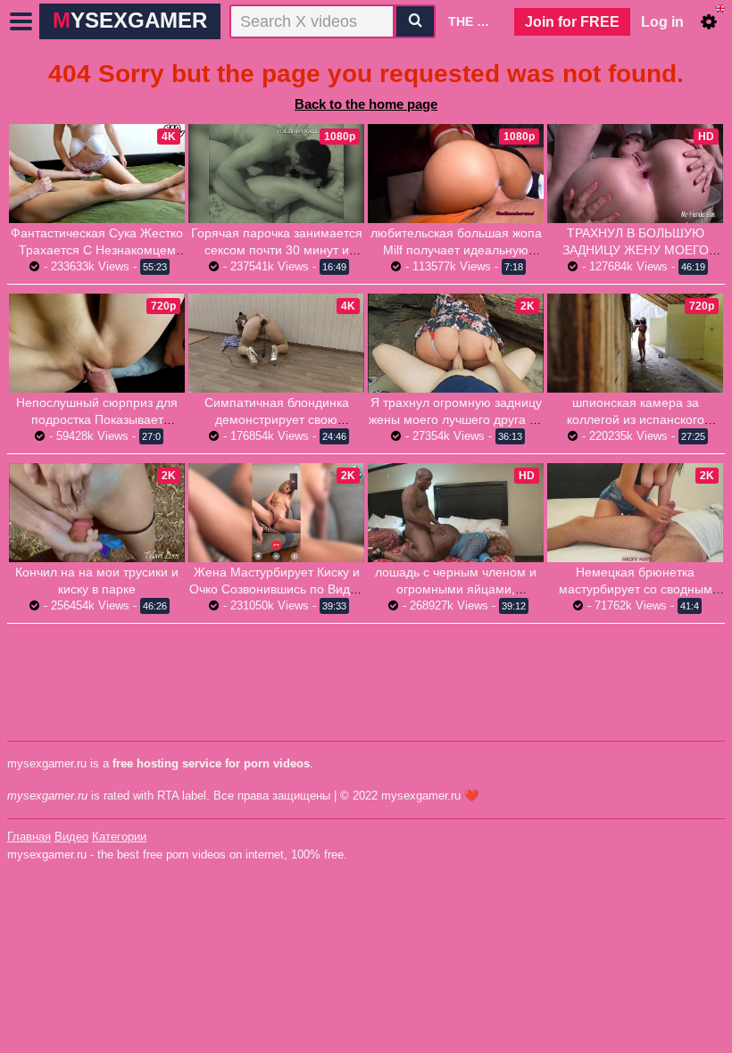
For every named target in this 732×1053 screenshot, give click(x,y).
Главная (29, 836)
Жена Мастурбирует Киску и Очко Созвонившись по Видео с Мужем (276, 589)
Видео (71, 836)
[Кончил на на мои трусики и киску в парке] (97, 512)
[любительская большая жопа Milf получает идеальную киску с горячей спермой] (456, 173)
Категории (119, 836)
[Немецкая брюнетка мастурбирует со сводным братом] (635, 512)
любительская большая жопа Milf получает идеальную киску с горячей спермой (456, 250)
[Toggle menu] (21, 21)
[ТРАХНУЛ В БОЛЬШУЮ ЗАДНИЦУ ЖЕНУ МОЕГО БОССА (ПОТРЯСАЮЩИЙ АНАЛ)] (635, 173)
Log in (662, 21)
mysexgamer (130, 20)
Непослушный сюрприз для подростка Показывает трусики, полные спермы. (97, 419)
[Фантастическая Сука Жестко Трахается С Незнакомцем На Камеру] (97, 173)
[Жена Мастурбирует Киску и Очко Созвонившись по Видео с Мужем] (276, 512)
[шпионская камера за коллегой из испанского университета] (635, 343)
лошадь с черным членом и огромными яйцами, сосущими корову (456, 589)
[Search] (415, 21)
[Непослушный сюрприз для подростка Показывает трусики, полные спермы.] (97, 343)
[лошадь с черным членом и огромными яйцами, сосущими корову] (456, 512)
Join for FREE (572, 21)
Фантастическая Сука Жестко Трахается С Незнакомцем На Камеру (97, 250)
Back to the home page (366, 104)
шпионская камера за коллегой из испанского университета (635, 419)
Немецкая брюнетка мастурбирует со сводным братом (635, 589)
